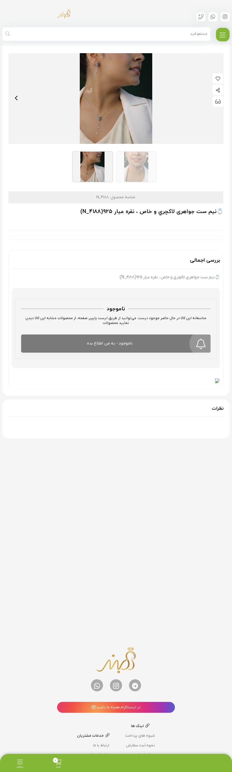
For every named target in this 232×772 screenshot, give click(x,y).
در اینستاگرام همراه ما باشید (117, 707)
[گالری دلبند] (63, 13)
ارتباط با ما (101, 745)
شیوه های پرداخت (140, 735)
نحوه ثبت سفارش (140, 745)
